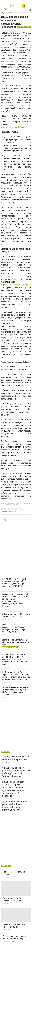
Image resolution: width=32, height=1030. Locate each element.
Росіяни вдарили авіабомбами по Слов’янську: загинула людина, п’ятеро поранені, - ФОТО (15, 628)
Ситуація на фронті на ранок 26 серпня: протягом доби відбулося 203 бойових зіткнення (15, 691)
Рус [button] (6, 10)
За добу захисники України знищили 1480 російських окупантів (16, 759)
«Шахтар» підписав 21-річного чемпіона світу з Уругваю (16, 615)
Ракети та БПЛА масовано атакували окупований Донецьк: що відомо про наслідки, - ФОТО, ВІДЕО (14, 582)
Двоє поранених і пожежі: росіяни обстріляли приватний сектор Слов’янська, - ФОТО (15, 805)
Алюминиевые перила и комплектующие (14, 925)
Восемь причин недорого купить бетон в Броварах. (14, 937)
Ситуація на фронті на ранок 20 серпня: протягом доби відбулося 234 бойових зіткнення (16, 772)
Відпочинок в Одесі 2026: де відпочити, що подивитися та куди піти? (15, 642)
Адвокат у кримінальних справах (14, 873)
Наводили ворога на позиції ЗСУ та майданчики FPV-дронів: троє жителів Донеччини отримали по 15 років (15, 659)
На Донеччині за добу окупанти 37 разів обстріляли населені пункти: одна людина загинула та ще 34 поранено (16, 676)
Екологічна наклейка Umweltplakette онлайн (13, 899)
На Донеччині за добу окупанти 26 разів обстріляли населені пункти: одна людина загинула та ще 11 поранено (13, 788)
